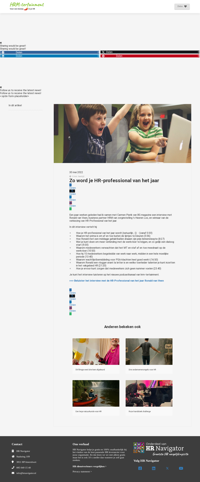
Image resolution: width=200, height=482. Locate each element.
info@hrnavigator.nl (26, 473)
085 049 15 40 (23, 467)
